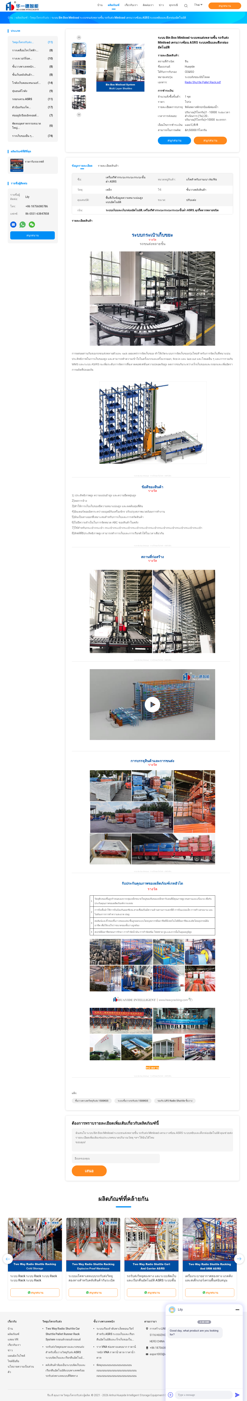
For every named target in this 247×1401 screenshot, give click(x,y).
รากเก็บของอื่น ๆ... (32, 135)
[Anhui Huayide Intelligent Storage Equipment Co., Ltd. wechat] (32, 224)
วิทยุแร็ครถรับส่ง (52, 1321)
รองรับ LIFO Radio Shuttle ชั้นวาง (174, 1100)
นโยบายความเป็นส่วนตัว (21, 1369)
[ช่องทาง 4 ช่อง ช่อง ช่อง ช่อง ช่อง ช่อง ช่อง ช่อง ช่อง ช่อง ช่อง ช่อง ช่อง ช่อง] (35, 1245)
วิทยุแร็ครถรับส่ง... (32, 42)
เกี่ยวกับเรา (14, 1344)
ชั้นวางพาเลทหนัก (104, 1321)
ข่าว (10, 1350)
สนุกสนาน (225, 5)
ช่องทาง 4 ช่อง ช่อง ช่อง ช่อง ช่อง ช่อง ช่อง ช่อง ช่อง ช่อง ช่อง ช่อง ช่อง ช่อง (33, 1280)
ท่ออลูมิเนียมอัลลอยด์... (32, 115)
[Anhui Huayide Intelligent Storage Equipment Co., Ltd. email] (13, 224)
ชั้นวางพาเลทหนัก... (32, 66)
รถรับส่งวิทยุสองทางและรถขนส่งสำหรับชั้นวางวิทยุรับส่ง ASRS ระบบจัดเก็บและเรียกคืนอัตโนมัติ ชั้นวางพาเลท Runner (65, 1352)
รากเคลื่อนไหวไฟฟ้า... (32, 50)
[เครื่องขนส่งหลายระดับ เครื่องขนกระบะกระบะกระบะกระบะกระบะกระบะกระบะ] (152, 704)
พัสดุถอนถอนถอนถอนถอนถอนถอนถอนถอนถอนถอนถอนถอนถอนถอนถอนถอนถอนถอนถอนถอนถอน (116, 1370)
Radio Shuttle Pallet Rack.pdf (203, 82)
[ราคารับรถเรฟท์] (16, 165)
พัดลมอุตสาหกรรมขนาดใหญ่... (32, 125)
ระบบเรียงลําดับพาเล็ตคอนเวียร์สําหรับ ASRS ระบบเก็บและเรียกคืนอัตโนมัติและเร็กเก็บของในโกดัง (115, 1334)
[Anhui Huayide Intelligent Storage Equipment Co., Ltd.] (23, 5)
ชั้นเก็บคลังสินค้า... (32, 74)
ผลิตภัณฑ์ (13, 1334)
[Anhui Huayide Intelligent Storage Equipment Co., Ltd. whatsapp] (22, 224)
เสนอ (89, 1171)
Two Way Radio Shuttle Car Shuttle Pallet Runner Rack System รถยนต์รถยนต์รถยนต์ (63, 1334)
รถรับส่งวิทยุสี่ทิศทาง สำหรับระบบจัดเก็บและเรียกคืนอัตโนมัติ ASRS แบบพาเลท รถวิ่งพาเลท (151, 1280)
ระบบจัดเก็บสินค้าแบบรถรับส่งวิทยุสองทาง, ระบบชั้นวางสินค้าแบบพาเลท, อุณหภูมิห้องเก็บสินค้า (208, 1280)
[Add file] (170, 1395)
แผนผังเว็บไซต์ (16, 1355)
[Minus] (237, 1309)
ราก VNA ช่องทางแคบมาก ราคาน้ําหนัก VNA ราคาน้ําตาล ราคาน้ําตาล (116, 1352)
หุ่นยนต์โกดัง (32, 91)
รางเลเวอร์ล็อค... (32, 58)
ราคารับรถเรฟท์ (34, 161)
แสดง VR (13, 1339)
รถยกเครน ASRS (32, 99)
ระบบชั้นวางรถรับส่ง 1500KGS (133, 1100)
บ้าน (10, 1328)
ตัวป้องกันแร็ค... (32, 107)
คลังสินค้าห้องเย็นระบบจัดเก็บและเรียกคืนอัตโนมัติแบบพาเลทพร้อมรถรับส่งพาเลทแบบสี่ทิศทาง (93, 1280)
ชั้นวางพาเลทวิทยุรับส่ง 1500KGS (91, 1100)
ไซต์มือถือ (13, 1361)
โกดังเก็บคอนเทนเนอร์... (32, 82)
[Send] (237, 1395)
